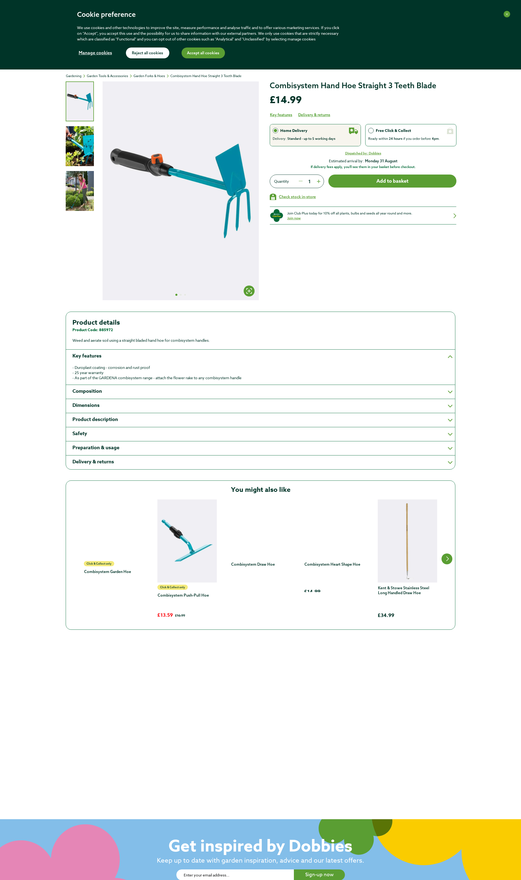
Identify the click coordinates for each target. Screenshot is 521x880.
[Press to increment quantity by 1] (318, 181)
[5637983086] (260, 529)
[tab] (80, 101)
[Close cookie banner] (507, 14)
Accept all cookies (203, 53)
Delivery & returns (314, 114)
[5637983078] (334, 529)
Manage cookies (95, 53)
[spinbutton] (309, 181)
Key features (281, 114)
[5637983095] (113, 541)
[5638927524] (407, 541)
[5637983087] (187, 541)
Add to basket (392, 181)
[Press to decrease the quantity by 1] (300, 181)
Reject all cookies (147, 53)
